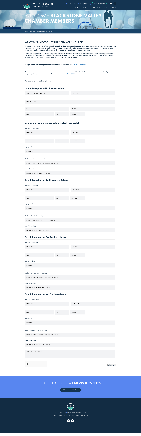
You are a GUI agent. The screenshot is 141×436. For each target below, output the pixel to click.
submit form (112, 365)
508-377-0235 (71, 3)
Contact (107, 7)
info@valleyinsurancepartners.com (76, 412)
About (83, 7)
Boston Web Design (73, 424)
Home (76, 7)
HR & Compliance (84, 3)
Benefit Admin (68, 74)
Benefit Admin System (99, 3)
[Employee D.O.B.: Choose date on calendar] (25, 155)
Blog (114, 7)
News (99, 7)
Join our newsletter (70, 390)
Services (91, 7)
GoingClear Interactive (86, 424)
